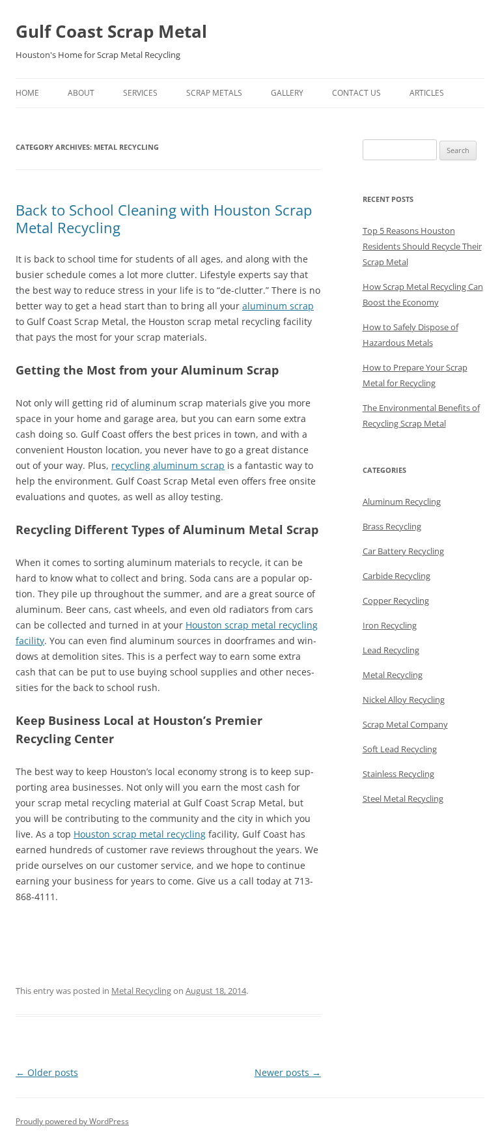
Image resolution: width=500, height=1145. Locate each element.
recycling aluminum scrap (168, 465)
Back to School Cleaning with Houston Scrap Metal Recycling (164, 218)
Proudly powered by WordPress (72, 1121)
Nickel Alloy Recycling (404, 699)
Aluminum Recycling (402, 501)
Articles (427, 92)
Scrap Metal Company (405, 724)
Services (140, 92)
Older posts (47, 1072)
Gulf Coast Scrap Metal (111, 31)
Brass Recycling (392, 526)
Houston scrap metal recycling (140, 834)
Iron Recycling (390, 625)
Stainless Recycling (398, 774)
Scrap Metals (214, 92)
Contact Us (356, 92)
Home (27, 92)
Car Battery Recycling (403, 551)
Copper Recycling (396, 600)
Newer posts (288, 1072)
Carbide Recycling (396, 576)
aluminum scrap (278, 306)
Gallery (287, 92)
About (81, 92)
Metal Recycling (141, 991)
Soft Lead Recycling (400, 749)
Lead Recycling (391, 650)
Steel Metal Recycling (403, 798)
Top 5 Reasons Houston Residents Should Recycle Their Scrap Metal (422, 246)
